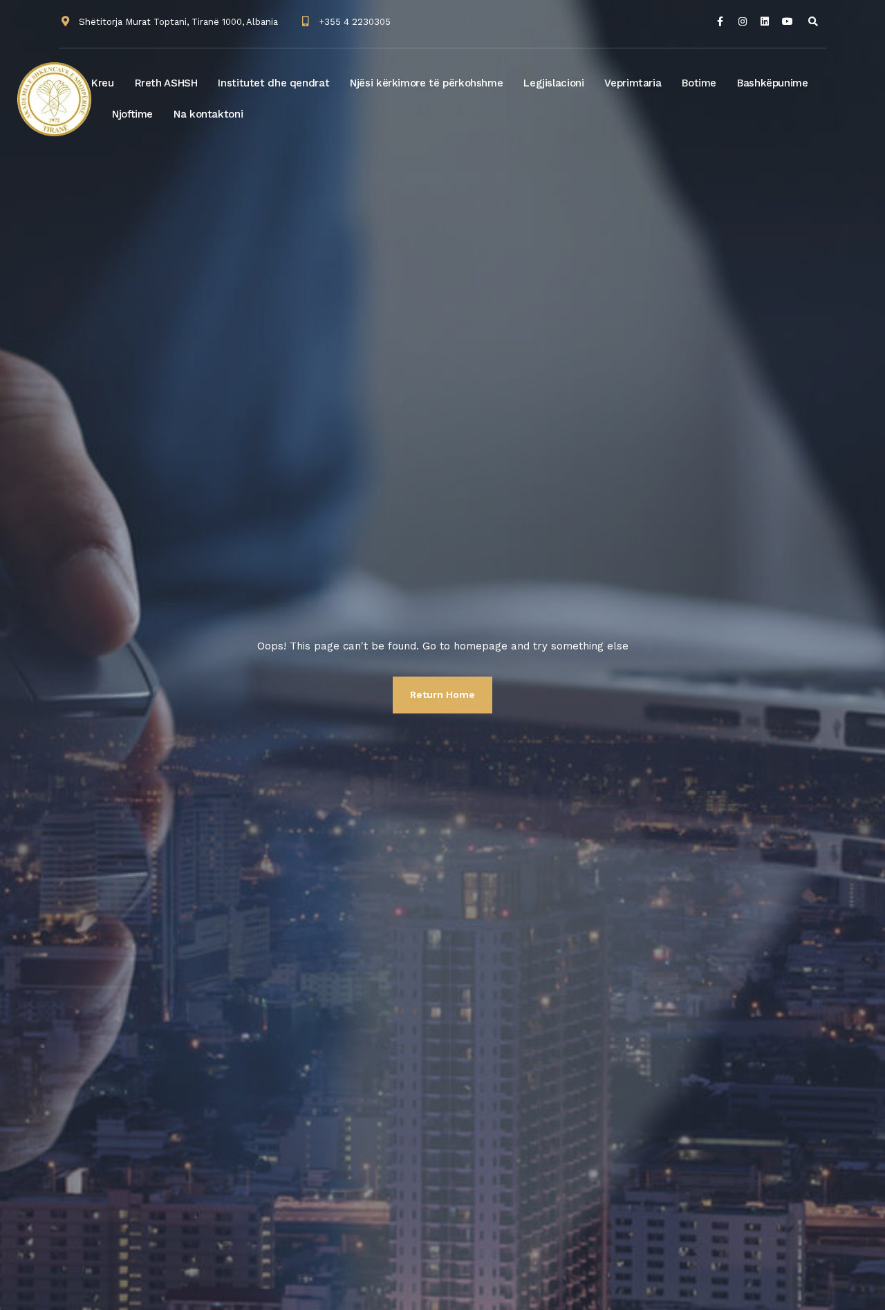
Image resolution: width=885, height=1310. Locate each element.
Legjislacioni (553, 83)
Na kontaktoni (208, 114)
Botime (699, 83)
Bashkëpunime (772, 83)
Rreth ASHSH (166, 83)
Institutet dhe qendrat (273, 83)
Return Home (442, 694)
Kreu (102, 83)
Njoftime (132, 114)
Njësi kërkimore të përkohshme (426, 83)
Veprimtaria (632, 83)
